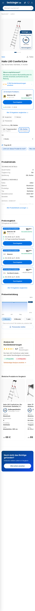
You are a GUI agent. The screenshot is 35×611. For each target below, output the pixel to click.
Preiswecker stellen (18, 327)
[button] (17, 305)
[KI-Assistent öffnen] (24, 2)
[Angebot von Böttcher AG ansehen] (17, 99)
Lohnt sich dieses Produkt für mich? (14, 149)
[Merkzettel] (28, 2)
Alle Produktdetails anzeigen (16, 208)
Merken (18, 117)
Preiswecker (8, 121)
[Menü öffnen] (3, 2)
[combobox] (18, 8)
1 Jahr (28, 319)
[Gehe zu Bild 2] (17, 52)
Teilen (31, 57)
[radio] (10, 130)
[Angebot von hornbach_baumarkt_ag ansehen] (17, 276)
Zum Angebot (17, 102)
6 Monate (17, 319)
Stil (3, 135)
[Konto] (31, 2)
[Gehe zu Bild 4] (20, 52)
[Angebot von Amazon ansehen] (17, 257)
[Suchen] (31, 8)
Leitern (12, 14)
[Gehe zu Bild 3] (19, 52)
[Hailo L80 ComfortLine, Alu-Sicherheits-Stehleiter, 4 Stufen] (13, 409)
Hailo (3, 57)
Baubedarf (5, 14)
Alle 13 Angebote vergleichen (17, 112)
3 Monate (6, 319)
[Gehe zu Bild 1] (15, 52)
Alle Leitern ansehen (17, 466)
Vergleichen (8, 117)
